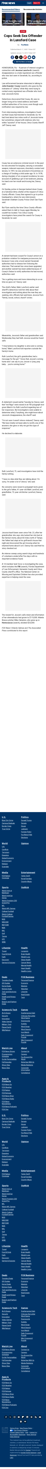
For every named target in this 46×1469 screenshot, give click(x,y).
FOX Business (27, 977)
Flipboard (25, 57)
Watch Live (7, 1048)
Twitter (16, 57)
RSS (36, 1417)
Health (24, 948)
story (23, 31)
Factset (28, 1450)
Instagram (14, 1417)
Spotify (21, 1421)
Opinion (25, 843)
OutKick (25, 887)
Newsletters (40, 1417)
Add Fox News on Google (24, 62)
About (24, 1048)
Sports (5, 887)
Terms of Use (14, 1428)
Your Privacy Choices (21, 1430)
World (5, 843)
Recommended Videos (11, 9)
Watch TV (37, 3)
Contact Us (33, 1432)
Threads (21, 57)
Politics (25, 817)
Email (33, 57)
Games (24, 1010)
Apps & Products (6, 1079)
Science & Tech (9, 1010)
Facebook (12, 57)
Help (26, 1432)
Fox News (8, 3)
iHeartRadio (25, 1421)
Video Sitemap (14, 1437)
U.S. (4, 817)
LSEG (11, 1458)
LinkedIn (27, 1417)
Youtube (19, 1417)
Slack (31, 1417)
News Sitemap (31, 1434)
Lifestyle (6, 948)
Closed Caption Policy (17, 1432)
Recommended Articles (32, 9)
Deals (4, 977)
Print (29, 57)
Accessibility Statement (17, 1434)
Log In (29, 3)
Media (5, 872)
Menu (43, 3)
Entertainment (28, 872)
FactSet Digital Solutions (29, 1453)
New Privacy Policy (26, 1428)
